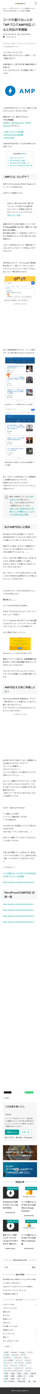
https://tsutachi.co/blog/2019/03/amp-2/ (18, 882)
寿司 (26, 1373)
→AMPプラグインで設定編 (13, 131)
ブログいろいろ (11, 37)
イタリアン (8, 1358)
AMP (7, 1098)
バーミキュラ (19, 1363)
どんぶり (15, 1355)
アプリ (24, 1355)
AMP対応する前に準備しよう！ (19, 163)
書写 (13, 1376)
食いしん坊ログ (8, 1341)
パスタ (29, 1363)
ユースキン (8, 1368)
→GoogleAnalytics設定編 (13, 134)
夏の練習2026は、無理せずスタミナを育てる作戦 (19, 1279)
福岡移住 (6, 1330)
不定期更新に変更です (10, 1294)
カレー (27, 1358)
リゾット (29, 1368)
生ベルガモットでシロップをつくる (14, 1290)
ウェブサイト (11, 1137)
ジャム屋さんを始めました (11, 1283)
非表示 (24, 154)
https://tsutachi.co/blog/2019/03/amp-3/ (18, 916)
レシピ (28, 1371)
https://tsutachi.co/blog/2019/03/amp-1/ (18, 904)
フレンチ (14, 1366)
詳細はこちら (12, 1132)
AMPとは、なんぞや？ (16, 158)
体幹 (13, 1373)
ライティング (19, 1368)
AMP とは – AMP (14, 215)
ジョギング (6, 1304)
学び (4, 1315)
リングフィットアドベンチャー (14, 1371)
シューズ (19, 1360)
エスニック (18, 1358)
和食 (19, 1373)
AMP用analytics (17, 123)
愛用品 (5, 1319)
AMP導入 (6, 123)
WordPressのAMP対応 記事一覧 (20, 165)
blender (14, 1352)
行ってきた (6, 1334)
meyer (23, 1352)
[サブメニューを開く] (35, 1304)
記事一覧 (25, 1132)
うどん (31, 1352)
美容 (13, 1379)
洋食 (31, 1376)
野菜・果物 (22, 1381)
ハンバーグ (8, 1363)
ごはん (7, 1355)
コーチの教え (9, 1360)
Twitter (20, 1137)
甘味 (6, 1379)
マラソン (23, 1366)
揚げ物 (34, 1373)
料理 (6, 1376)
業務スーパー (22, 1376)
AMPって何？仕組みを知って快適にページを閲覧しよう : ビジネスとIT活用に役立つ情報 (22, 511)
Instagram (29, 1137)
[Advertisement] (20, 325)
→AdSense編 (8, 137)
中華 (6, 1373)
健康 (4, 1312)
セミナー (28, 1360)
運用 (4, 1337)
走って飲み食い (10, 1381)
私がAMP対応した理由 (16, 160)
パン (6, 1366)
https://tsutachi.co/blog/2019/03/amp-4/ (18, 922)
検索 (33, 1267)
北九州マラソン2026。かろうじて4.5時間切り (18, 1287)
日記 (4, 1323)
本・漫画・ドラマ (8, 1326)
